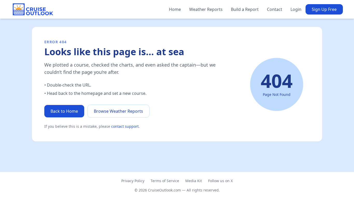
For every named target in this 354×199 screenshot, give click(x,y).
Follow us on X (220, 180)
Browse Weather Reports (118, 111)
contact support (125, 126)
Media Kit (193, 180)
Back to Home (64, 111)
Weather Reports (206, 9)
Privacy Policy (132, 180)
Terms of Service (165, 180)
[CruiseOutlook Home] (33, 9)
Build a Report (245, 9)
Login (296, 9)
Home (175, 9)
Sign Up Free (324, 9)
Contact (274, 9)
